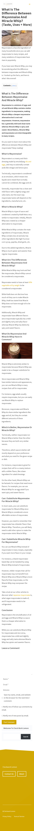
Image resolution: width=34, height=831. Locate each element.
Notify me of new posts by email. (16, 715)
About (21, 774)
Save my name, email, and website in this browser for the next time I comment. (17, 698)
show (14, 86)
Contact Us (9, 774)
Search (25, 737)
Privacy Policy (7, 816)
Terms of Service (19, 816)
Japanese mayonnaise (21, 595)
